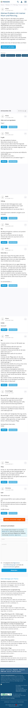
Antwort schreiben (8, 47)
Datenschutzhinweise (9, 567)
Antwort (4, 544)
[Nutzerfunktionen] (21, 2)
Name (3, 539)
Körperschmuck (11, 55)
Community (9, 669)
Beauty (3, 55)
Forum (2, 5)
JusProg (12, 698)
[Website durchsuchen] (18, 2)
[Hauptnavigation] (25, 2)
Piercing (15, 5)
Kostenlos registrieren (15, 535)
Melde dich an (5, 531)
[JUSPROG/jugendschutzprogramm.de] (6, 694)
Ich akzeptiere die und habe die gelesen (13, 565)
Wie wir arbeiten (16, 671)
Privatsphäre (20, 702)
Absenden (14, 570)
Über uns (3, 671)
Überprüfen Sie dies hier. (21, 691)
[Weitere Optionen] (25, 9)
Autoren (9, 671)
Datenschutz (13, 702)
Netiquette (22, 669)
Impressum (6, 702)
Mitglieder (15, 669)
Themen (8, 5)
